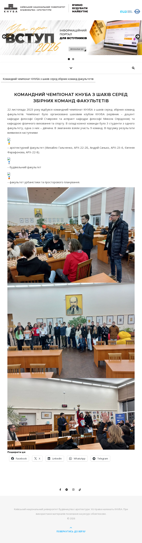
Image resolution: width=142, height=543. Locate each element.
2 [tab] (73, 59)
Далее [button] (137, 37)
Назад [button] (4, 37)
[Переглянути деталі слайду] (71, 37)
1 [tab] (69, 59)
